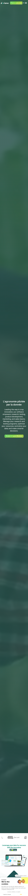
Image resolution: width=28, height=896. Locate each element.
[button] (26, 3)
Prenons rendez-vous (16, 3)
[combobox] (23, 3)
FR (23, 3)
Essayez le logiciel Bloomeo (14, 436)
